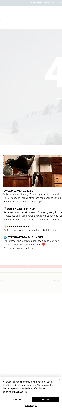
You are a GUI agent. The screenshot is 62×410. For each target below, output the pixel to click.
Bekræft (46, 399)
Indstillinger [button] (31, 405)
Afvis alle (17, 399)
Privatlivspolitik (19, 391)
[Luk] (57, 381)
